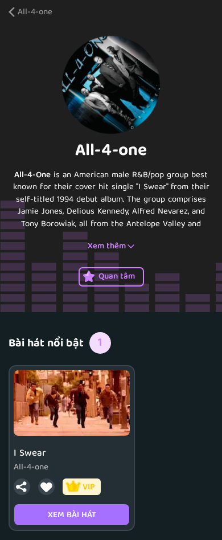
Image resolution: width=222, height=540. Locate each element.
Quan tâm (116, 276)
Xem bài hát (72, 515)
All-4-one (35, 13)
